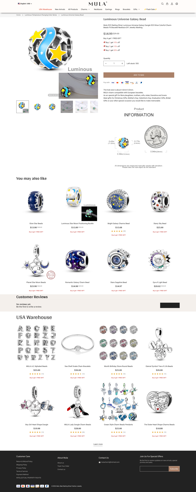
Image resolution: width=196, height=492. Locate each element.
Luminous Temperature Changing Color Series (41, 15)
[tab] (49, 95)
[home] (98, 4)
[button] (22, 107)
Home (18, 15)
